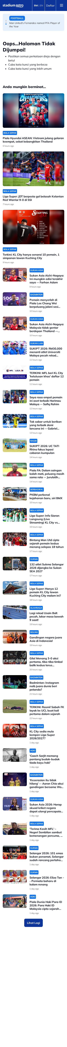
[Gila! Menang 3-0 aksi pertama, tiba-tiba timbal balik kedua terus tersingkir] (15, 657)
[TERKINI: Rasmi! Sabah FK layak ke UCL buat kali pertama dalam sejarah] (15, 706)
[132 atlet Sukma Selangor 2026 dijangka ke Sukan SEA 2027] (15, 563)
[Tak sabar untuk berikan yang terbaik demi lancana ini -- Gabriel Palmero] (15, 421)
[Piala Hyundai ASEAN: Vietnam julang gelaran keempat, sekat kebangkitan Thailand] (33, 110)
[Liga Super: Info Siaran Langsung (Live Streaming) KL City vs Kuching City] (15, 515)
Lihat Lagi (33, 923)
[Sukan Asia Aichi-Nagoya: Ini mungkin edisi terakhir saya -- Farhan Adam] (15, 274)
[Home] (13, 5)
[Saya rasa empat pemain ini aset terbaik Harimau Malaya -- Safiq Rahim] (15, 396)
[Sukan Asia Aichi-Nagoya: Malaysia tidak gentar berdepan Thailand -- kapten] (15, 323)
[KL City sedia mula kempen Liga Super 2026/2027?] (15, 730)
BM (36, 5)
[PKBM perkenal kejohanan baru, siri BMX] (15, 494)
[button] (6, 20)
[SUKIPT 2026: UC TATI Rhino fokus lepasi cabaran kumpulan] (15, 445)
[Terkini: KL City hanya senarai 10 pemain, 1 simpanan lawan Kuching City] (33, 227)
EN (41, 5)
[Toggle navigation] (61, 5)
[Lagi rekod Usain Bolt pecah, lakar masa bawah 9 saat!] (15, 612)
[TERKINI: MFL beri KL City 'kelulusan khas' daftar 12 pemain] (15, 372)
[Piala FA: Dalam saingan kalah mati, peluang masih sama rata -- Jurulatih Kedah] (15, 469)
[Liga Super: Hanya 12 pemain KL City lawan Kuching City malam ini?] (15, 588)
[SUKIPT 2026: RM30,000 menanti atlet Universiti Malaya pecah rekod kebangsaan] (15, 348)
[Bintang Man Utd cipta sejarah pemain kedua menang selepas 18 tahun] (15, 539)
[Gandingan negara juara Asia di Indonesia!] (15, 636)
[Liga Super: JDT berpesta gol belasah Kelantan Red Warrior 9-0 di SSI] (33, 168)
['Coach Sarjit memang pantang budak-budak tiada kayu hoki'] (15, 755)
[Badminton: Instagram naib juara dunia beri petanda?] (15, 682)
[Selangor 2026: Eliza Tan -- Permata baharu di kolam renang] (15, 877)
